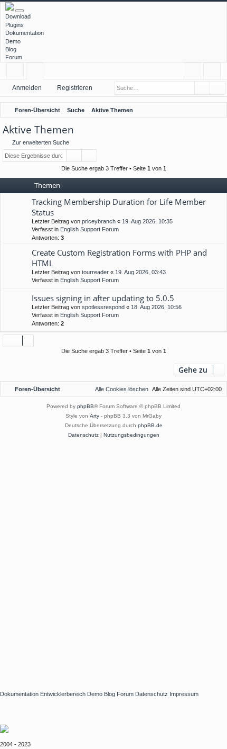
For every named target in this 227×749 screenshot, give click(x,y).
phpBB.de (150, 425)
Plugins (14, 25)
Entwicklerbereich (63, 694)
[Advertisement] (113, 559)
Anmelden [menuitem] (194, 72)
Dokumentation (24, 33)
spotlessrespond (103, 307)
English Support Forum (89, 229)
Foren (37, 72)
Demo (13, 41)
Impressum (183, 694)
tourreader (95, 272)
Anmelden (27, 88)
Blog (10, 49)
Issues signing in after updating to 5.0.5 (103, 298)
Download (18, 16)
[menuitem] (217, 110)
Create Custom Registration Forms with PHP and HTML (119, 257)
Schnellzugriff (17, 72)
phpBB (85, 406)
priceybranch (99, 221)
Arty (94, 416)
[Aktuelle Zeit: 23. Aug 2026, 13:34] (203, 110)
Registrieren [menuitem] (214, 72)
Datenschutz (151, 694)
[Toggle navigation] (19, 10)
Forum (13, 57)
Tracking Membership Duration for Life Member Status (119, 206)
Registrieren (74, 88)
